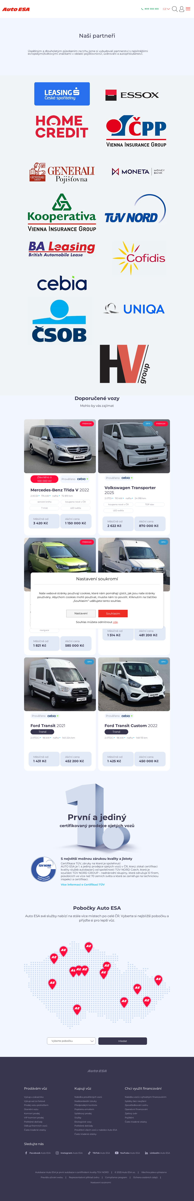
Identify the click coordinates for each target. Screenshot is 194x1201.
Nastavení (81, 613)
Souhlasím (113, 613)
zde (115, 622)
